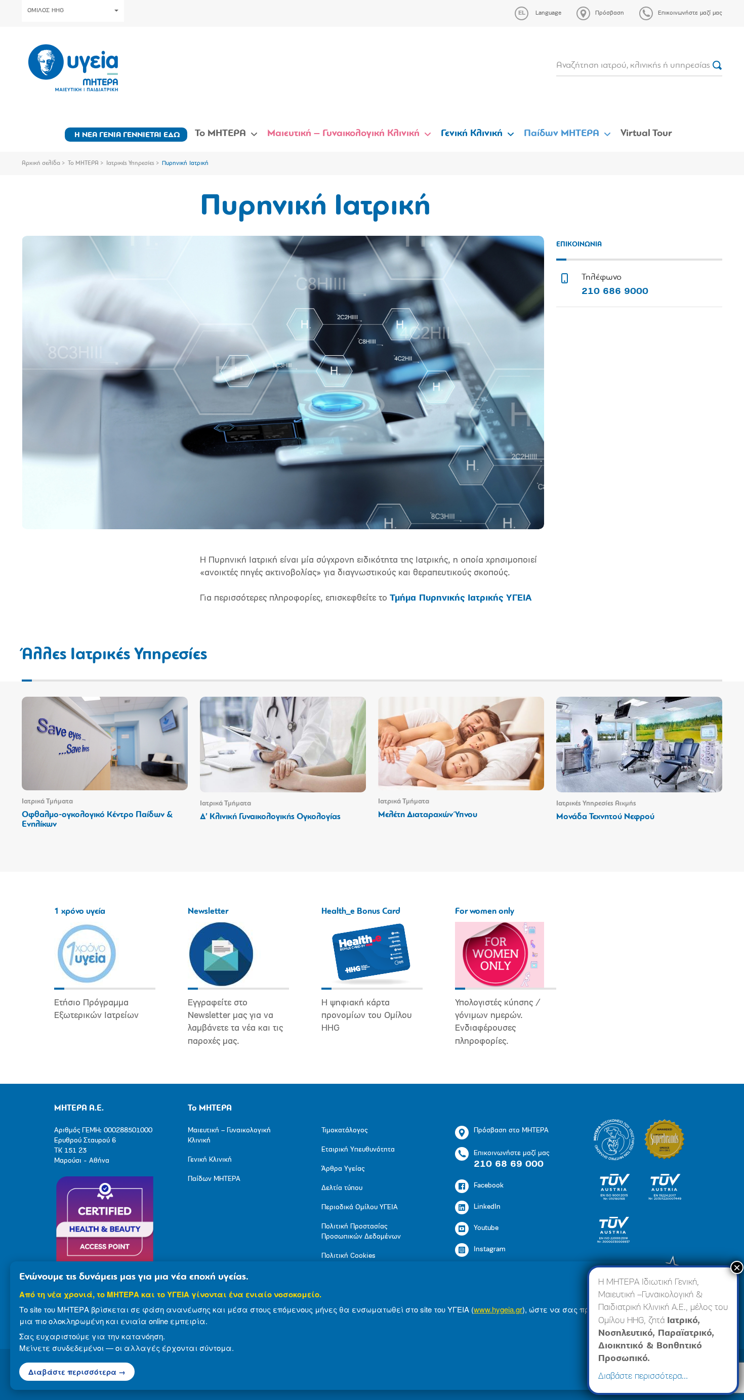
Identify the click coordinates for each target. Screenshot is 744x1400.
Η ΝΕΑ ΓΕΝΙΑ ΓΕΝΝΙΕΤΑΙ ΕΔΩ (127, 135)
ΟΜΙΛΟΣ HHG (45, 11)
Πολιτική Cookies (348, 1256)
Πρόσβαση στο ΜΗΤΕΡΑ (511, 1130)
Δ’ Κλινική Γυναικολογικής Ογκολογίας (270, 817)
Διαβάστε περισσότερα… (643, 1376)
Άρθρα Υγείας (342, 1169)
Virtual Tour (646, 134)
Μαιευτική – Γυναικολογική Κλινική (343, 134)
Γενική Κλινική (472, 134)
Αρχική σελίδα (41, 163)
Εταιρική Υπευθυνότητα (358, 1150)
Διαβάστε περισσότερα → (77, 1372)
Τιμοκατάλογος (344, 1130)
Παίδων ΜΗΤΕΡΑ (561, 134)
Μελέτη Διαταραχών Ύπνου (427, 815)
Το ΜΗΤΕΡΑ (220, 134)
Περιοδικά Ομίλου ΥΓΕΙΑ (359, 1207)
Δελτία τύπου (341, 1188)
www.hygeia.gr (498, 1309)
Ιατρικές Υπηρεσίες (130, 163)
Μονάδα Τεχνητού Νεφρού (605, 817)
